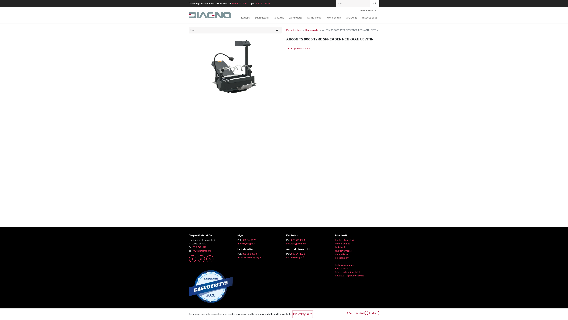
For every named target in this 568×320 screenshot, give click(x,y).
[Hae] (374, 3)
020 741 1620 (263, 3)
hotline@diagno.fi (295, 257)
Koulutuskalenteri (344, 240)
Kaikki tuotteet (294, 30)
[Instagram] (209, 258)
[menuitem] (245, 17)
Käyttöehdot (341, 268)
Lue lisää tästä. (240, 3)
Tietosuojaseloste (344, 264)
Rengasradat (312, 30)
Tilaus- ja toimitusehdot (298, 48)
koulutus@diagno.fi (296, 243)
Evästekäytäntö (302, 314)
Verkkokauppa (342, 243)
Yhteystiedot (342, 254)
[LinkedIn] (201, 258)
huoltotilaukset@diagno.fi (250, 257)
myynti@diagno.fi (202, 250)
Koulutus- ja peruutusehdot (349, 275)
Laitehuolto (341, 247)
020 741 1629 (298, 253)
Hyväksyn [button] (373, 313)
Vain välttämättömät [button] (357, 313)
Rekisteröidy (341, 257)
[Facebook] (192, 258)
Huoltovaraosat (343, 250)
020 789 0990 (249, 253)
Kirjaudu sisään (368, 11)
